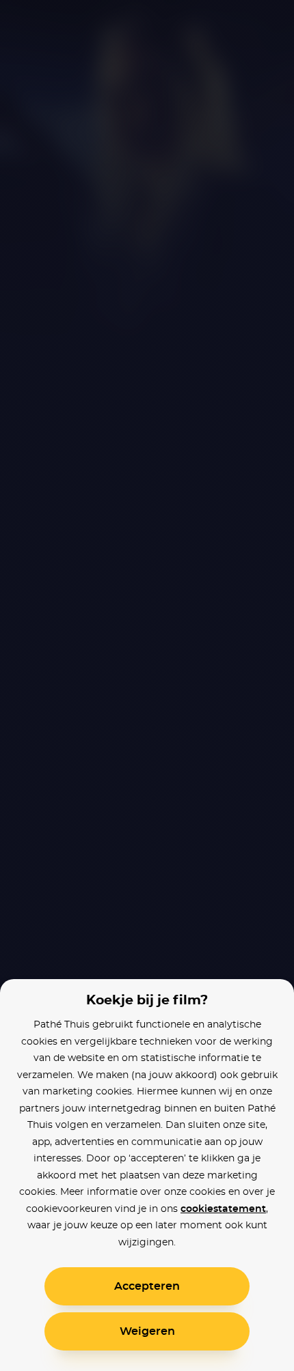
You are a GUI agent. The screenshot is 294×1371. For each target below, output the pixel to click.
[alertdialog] (147, 685)
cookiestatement (223, 1209)
